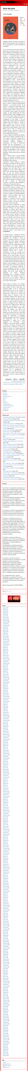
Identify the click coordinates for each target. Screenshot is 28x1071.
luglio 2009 (5, 932)
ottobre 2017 (5, 775)
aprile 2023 (5, 671)
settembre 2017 (6, 777)
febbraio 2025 (6, 636)
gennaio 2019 (6, 751)
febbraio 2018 (6, 769)
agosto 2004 (5, 1025)
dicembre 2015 (6, 810)
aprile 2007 (5, 974)
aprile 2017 (5, 785)
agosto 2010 (5, 911)
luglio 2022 (5, 685)
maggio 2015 (5, 821)
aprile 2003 (5, 1050)
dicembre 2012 (6, 867)
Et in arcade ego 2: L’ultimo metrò (10, 463)
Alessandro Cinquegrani (17, 381)
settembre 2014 (6, 834)
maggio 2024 (5, 650)
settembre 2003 (6, 1043)
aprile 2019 (5, 747)
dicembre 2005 (6, 1000)
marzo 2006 (5, 995)
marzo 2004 (5, 1033)
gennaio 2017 (6, 789)
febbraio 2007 (6, 978)
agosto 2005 (5, 1006)
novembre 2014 (6, 831)
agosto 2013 (5, 854)
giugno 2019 (5, 744)
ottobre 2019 (5, 737)
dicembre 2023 (6, 658)
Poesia (4, 401)
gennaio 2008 (6, 960)
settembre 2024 (6, 644)
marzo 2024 (5, 653)
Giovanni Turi (6, 384)
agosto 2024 (5, 645)
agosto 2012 (5, 873)
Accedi (4, 1062)
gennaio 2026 (6, 619)
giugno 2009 (5, 933)
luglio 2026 (5, 609)
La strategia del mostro (8, 450)
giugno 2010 (5, 914)
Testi (4, 399)
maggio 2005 (5, 1011)
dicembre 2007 (6, 962)
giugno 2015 (5, 819)
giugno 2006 (5, 990)
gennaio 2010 (6, 922)
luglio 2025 (5, 628)
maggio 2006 (5, 992)
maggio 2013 (5, 859)
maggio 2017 (5, 783)
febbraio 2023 (6, 674)
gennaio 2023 (6, 676)
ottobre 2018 (5, 756)
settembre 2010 (6, 910)
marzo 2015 (5, 824)
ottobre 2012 (5, 870)
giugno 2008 (5, 952)
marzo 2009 (5, 938)
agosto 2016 (5, 797)
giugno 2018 (5, 763)
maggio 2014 (5, 840)
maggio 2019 (5, 745)
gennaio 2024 (6, 657)
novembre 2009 (6, 925)
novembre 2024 (6, 641)
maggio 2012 (5, 878)
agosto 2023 (5, 664)
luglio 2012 (5, 875)
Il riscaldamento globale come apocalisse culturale (14, 420)
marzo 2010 (5, 919)
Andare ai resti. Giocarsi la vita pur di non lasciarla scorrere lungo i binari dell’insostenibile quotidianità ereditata (14, 427)
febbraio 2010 (6, 921)
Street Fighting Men (7, 471)
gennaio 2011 (6, 903)
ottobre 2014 (5, 832)
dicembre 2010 (6, 905)
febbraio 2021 (6, 712)
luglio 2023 (5, 666)
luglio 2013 (5, 856)
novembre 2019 (6, 736)
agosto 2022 (5, 683)
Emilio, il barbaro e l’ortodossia (9, 453)
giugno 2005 (5, 1009)
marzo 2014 (5, 843)
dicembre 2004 (6, 1019)
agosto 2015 (5, 816)
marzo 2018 (5, 767)
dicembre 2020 (6, 715)
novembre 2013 (6, 850)
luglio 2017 (5, 780)
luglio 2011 (5, 894)
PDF (15, 379)
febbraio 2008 (6, 959)
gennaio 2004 (6, 1036)
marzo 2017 (5, 786)
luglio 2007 (5, 970)
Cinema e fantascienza (9, 444)
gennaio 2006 (6, 998)
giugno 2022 (5, 687)
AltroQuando (5, 410)
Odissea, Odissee (7, 449)
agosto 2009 (5, 930)
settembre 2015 (6, 815)
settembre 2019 (6, 739)
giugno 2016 (5, 800)
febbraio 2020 (6, 731)
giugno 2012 (5, 876)
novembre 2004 (6, 1020)
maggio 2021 (5, 707)
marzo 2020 (5, 729)
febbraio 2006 (6, 997)
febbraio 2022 (6, 693)
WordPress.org (6, 1067)
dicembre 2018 (6, 753)
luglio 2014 (5, 837)
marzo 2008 (5, 957)
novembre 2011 (6, 887)
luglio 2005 (5, 1008)
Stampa (8, 379)
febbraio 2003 (6, 1054)
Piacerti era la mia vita (8, 431)
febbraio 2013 (6, 864)
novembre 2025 (6, 622)
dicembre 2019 (6, 734)
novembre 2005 (6, 1001)
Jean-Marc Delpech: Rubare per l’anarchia (12, 441)
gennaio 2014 (6, 846)
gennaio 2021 (6, 714)
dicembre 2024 (6, 639)
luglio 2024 (5, 647)
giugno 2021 (5, 706)
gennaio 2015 (6, 827)
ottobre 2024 (5, 642)
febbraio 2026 (6, 617)
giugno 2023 (5, 668)
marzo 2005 (5, 1014)
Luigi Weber (12, 384)
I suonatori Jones (6, 407)
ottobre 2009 (5, 927)
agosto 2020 (5, 721)
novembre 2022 (6, 679)
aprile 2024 (5, 652)
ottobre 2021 (5, 699)
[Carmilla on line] (14, 2)
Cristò (24, 381)
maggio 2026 (5, 612)
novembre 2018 (6, 755)
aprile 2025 (5, 633)
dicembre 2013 (6, 848)
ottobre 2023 (5, 661)
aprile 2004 (5, 1031)
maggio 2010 (5, 916)
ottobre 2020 (5, 718)
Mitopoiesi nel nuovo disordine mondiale (11, 460)
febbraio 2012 (6, 883)
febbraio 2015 (6, 826)
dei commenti (7, 1065)
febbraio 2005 (6, 1016)
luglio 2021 (5, 704)
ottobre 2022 (5, 680)
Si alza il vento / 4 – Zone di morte (10, 472)
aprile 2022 (5, 690)
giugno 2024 (5, 649)
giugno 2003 (5, 1047)
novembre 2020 (6, 717)
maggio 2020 (5, 726)
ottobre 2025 (5, 623)
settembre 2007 (6, 967)
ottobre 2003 (5, 1041)
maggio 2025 (5, 631)
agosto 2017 (5, 778)
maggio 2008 (5, 954)
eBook (21, 379)
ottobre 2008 (5, 946)
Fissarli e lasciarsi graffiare (9, 430)
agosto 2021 (5, 702)
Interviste (5, 397)
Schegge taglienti (6, 404)
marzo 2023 (5, 672)
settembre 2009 (6, 929)
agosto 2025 (5, 627)
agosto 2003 (5, 1044)
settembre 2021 (6, 701)
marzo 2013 (5, 862)
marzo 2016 (5, 805)
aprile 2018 (5, 766)
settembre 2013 (6, 853)
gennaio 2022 (6, 695)
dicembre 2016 (6, 791)
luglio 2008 (5, 951)
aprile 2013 (5, 861)
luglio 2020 (5, 723)
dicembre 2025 (6, 620)
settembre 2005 (6, 1005)
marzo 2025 (5, 634)
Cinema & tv (5, 402)
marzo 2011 (5, 900)
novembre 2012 (6, 869)
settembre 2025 (6, 625)
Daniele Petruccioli (7, 382)
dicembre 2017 (6, 772)
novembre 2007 (6, 963)
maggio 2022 (5, 688)
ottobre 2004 (5, 1022)
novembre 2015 (6, 812)
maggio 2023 (5, 669)
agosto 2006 (5, 987)
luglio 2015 (5, 818)
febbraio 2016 (6, 807)
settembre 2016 (6, 796)
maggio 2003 (5, 1049)
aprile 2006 (5, 993)
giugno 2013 (5, 857)
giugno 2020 (5, 725)
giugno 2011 (5, 895)
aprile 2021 (5, 709)
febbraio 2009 (6, 940)
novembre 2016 (6, 793)
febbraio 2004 (6, 1035)
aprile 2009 (5, 937)
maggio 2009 (5, 935)
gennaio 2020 (6, 732)
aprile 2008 (5, 956)
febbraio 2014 (6, 845)
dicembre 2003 (6, 1038)
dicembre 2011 (6, 886)
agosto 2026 (5, 608)
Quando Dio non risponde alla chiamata (11, 468)
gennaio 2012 (6, 884)
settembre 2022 (6, 682)
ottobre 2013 (5, 851)
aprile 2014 (5, 842)
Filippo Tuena (22, 382)
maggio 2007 (5, 973)
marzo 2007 (5, 976)
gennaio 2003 (6, 1055)
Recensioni (5, 394)
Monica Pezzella (18, 384)
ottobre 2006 (5, 984)
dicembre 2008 (6, 943)
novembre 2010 (6, 906)
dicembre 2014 (6, 829)
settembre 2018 (6, 758)
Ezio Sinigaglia (15, 382)
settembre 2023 (6, 663)
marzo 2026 (5, 615)
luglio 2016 (5, 799)
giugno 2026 (5, 611)
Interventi (5, 393)
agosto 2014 (5, 835)
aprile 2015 (5, 823)
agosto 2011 (5, 892)
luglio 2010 (5, 913)
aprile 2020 (5, 728)
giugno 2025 (5, 630)
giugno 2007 (5, 971)
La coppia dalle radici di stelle (9, 423)
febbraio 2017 (6, 788)
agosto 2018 (5, 759)
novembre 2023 (6, 660)
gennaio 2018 (6, 770)
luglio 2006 (5, 989)
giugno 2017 (5, 782)
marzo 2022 (5, 691)
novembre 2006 (6, 982)
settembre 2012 (6, 872)
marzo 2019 (5, 748)
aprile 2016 (5, 804)
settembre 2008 (6, 948)
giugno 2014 (5, 838)
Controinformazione (7, 396)
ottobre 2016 (5, 794)
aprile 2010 (5, 918)
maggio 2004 (5, 1030)
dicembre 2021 (6, 696)
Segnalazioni (16, 10)
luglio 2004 (5, 1027)
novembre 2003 (6, 1039)
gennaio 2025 (6, 638)
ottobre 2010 (5, 908)
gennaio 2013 (6, 865)
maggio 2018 (5, 764)
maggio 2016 (5, 802)
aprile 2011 (5, 899)
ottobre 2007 (5, 965)
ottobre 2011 (5, 889)
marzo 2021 (5, 710)
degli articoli (6, 1064)
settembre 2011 (6, 891)
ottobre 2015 (5, 813)
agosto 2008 (5, 949)
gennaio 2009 (6, 941)
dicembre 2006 (6, 981)
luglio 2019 (5, 742)
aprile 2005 (5, 1012)
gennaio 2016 (6, 808)
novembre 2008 (6, 944)
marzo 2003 (5, 1052)
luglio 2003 (5, 1046)
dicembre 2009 (6, 924)
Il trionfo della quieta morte (8, 452)
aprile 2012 (5, 880)
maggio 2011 (5, 897)
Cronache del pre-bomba (8, 405)
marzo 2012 (5, 881)
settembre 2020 (6, 720)
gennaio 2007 (6, 979)
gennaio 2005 (6, 1017)
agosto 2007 (5, 968)
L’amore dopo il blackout (8, 458)
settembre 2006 (6, 986)
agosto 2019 (5, 740)
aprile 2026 (5, 614)
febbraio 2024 (6, 655)
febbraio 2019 (6, 750)
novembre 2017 (6, 774)
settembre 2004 (6, 1024)
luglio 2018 (5, 761)
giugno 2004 (5, 1028)
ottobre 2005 (5, 1003)
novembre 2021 (6, 698)
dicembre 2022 (6, 677)
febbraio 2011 (6, 902)
